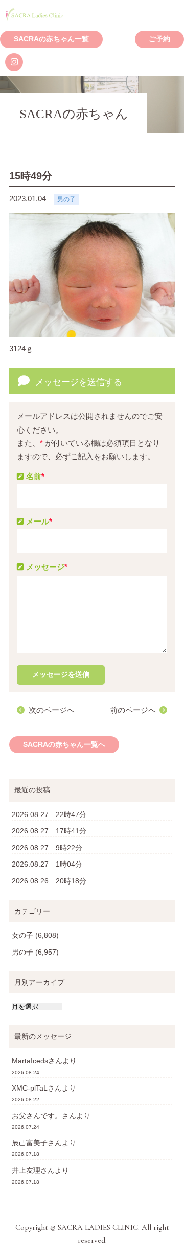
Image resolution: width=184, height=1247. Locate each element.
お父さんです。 (37, 1116)
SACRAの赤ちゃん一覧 (51, 39)
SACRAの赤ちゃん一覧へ (64, 745)
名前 (35, 476)
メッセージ (46, 566)
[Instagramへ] (14, 62)
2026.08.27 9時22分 (47, 848)
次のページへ (52, 710)
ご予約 (159, 39)
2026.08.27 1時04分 (47, 864)
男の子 (22, 952)
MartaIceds (30, 1061)
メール (39, 521)
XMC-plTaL (30, 1088)
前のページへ (133, 710)
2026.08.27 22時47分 (49, 814)
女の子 (22, 935)
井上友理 (26, 1170)
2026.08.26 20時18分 (49, 881)
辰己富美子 (30, 1143)
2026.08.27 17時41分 (49, 831)
